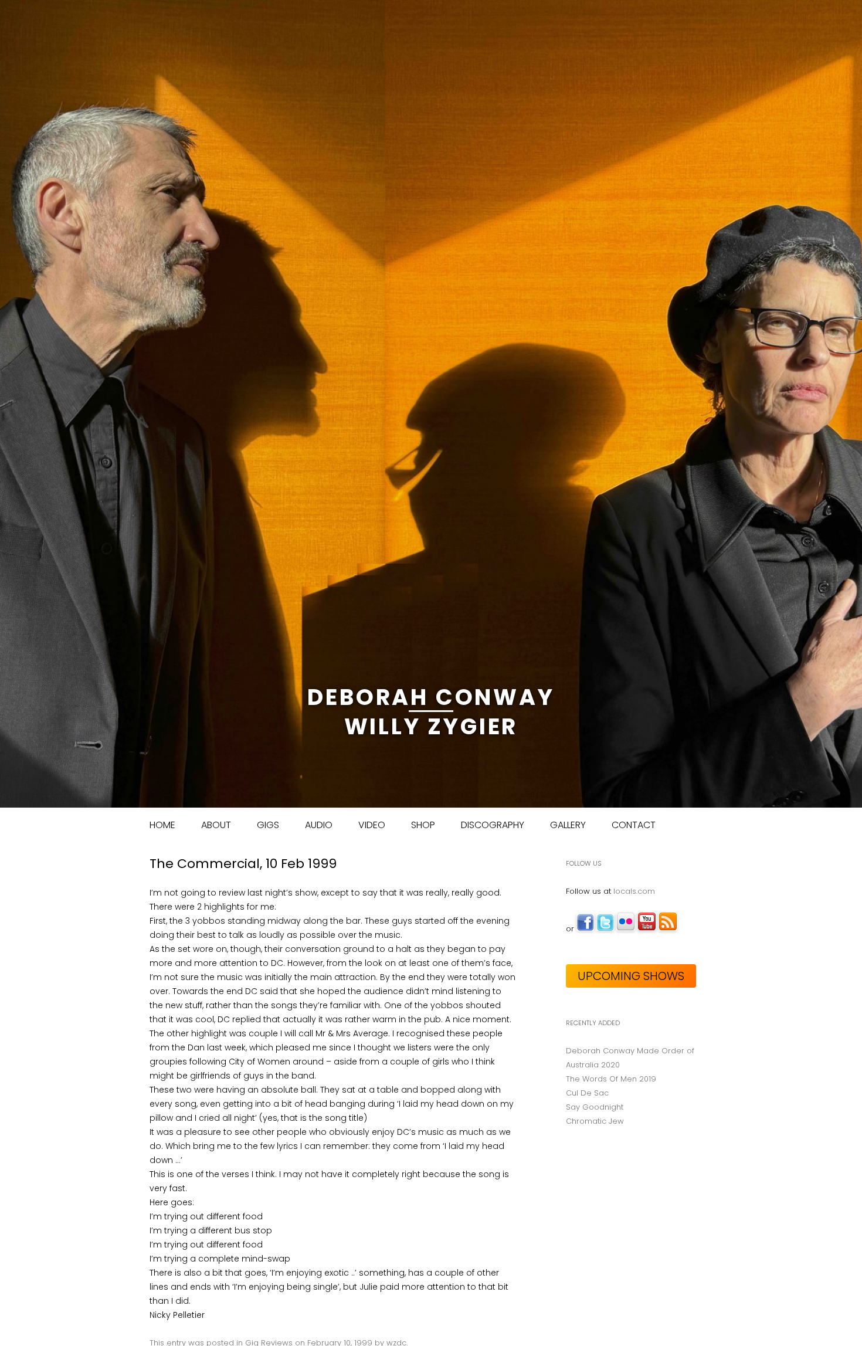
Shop (423, 825)
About (216, 825)
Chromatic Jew (595, 1121)
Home (162, 825)
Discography (492, 825)
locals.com (634, 891)
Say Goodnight (594, 1107)
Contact (634, 825)
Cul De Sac (587, 1093)
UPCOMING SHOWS (631, 976)
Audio (318, 825)
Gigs (268, 825)
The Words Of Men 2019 (611, 1078)
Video (371, 825)
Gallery (568, 825)
